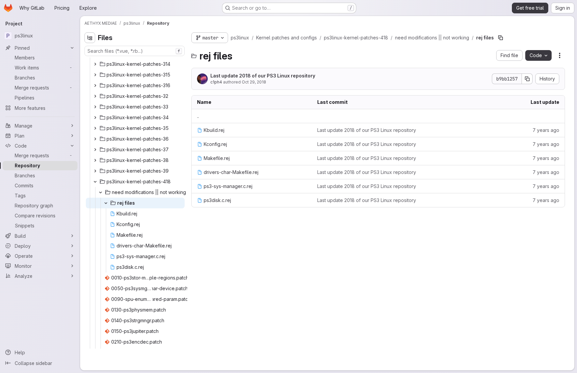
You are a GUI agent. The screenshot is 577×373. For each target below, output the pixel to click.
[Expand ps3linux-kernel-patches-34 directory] (95, 118)
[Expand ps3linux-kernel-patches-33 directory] (95, 107)
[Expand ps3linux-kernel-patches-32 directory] (95, 96)
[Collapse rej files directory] (106, 203)
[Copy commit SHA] (527, 78)
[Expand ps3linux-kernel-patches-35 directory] (95, 128)
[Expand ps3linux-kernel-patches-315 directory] (95, 75)
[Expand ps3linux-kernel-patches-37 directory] (95, 150)
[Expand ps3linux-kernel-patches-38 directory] (95, 160)
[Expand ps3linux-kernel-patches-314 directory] (95, 64)
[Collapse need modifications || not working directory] (101, 192)
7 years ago (546, 130)
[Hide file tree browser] (89, 37)
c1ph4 (216, 81)
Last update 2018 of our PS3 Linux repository (262, 75)
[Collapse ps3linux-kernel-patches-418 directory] (95, 182)
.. (198, 116)
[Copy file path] (500, 37)
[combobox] (134, 51)
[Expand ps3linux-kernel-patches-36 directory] (95, 139)
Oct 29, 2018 (254, 81)
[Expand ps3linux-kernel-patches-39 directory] (95, 171)
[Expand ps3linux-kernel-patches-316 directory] (95, 85)
